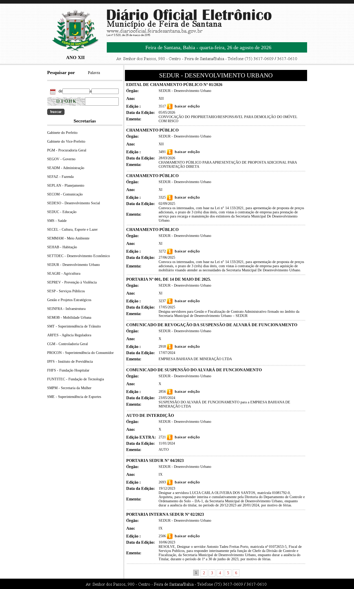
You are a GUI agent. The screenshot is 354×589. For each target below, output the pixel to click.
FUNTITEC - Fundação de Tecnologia (75, 379)
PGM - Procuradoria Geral (66, 150)
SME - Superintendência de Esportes (74, 397)
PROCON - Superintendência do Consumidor (80, 353)
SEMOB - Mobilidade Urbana (69, 317)
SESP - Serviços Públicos (66, 291)
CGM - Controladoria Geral (67, 344)
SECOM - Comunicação (65, 194)
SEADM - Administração (65, 168)
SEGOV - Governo (61, 159)
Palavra (94, 72)
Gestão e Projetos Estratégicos (69, 300)
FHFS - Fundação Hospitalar (68, 370)
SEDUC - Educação (61, 212)
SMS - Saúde (57, 221)
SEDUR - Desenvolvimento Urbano (73, 265)
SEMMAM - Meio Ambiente (68, 238)
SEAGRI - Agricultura (63, 273)
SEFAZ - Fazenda (60, 177)
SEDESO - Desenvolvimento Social (73, 203)
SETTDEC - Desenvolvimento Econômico (78, 256)
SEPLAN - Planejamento (65, 185)
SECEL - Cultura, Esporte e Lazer (72, 229)
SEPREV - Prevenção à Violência (72, 282)
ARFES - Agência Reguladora (69, 335)
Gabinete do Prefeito (62, 133)
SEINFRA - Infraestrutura (66, 309)
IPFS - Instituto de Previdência (70, 361)
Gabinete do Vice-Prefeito (66, 141)
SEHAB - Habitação (62, 247)
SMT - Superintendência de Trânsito (74, 326)
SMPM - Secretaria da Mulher (69, 388)
